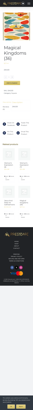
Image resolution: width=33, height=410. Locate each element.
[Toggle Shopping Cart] (23, 3)
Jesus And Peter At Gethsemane (9, 203)
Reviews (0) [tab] (6, 108)
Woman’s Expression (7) (24, 165)
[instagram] (21, 267)
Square (14, 93)
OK (11, 406)
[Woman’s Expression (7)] (24, 154)
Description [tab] (6, 102)
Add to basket (12, 83)
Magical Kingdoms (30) (24, 203)
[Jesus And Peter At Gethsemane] (9, 192)
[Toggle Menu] (29, 3)
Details (11, 176)
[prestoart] (16, 232)
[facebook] (12, 267)
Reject (21, 406)
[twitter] (16, 267)
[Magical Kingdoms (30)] (24, 192)
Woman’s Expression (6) (8, 165)
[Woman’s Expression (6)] (9, 154)
